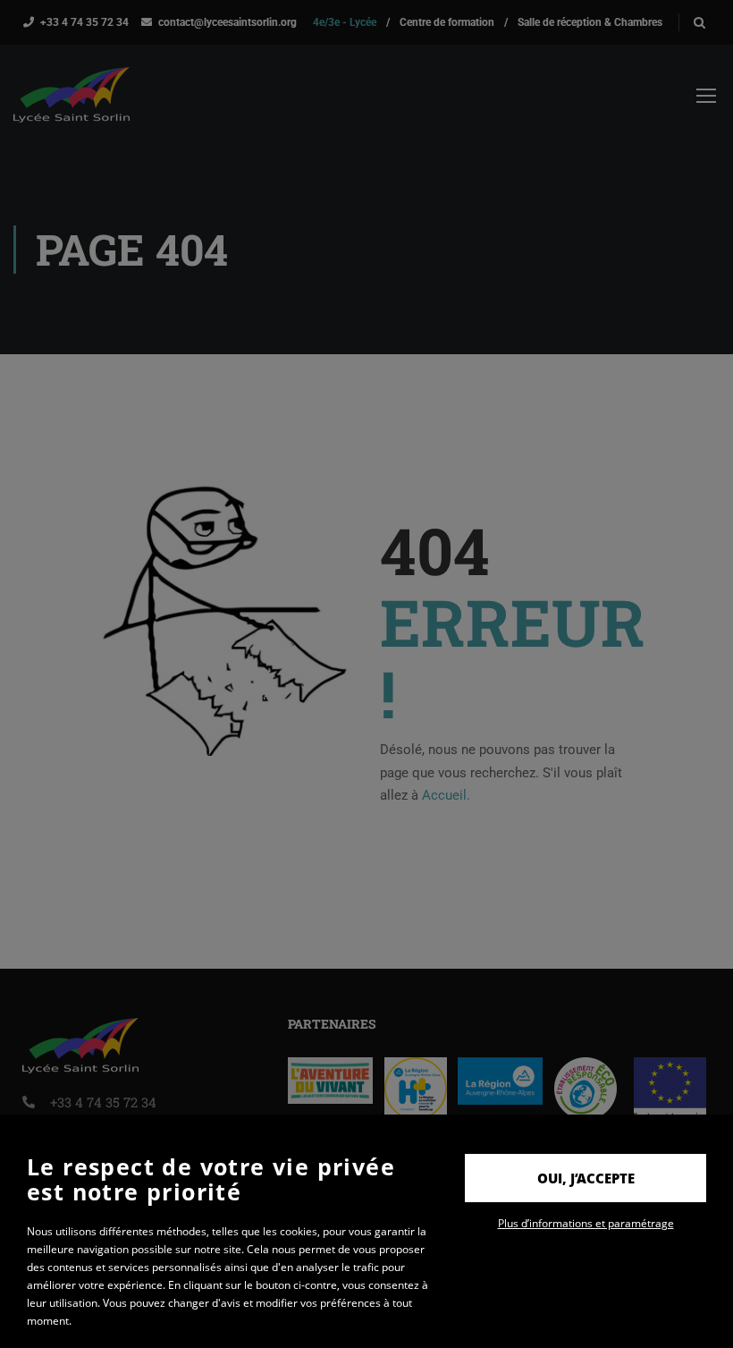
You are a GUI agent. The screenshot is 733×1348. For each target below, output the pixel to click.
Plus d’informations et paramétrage (586, 1223)
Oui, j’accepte (586, 1178)
